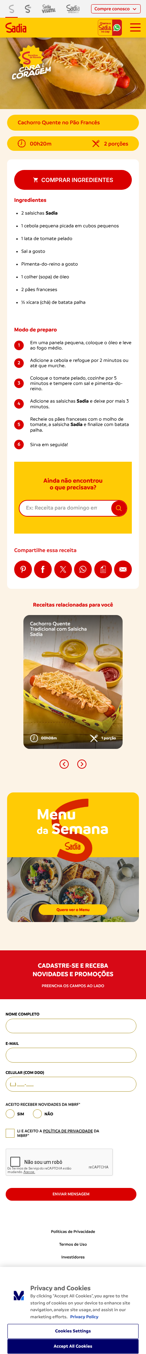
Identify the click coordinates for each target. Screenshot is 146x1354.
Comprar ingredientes (77, 179)
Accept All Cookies (73, 1346)
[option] (73, 682)
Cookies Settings (73, 1331)
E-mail (12, 1043)
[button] (64, 764)
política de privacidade (68, 1131)
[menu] (135, 27)
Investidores (73, 1257)
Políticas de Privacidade (73, 1231)
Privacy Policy (84, 1317)
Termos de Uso (73, 1244)
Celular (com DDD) (25, 1072)
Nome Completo (22, 1014)
